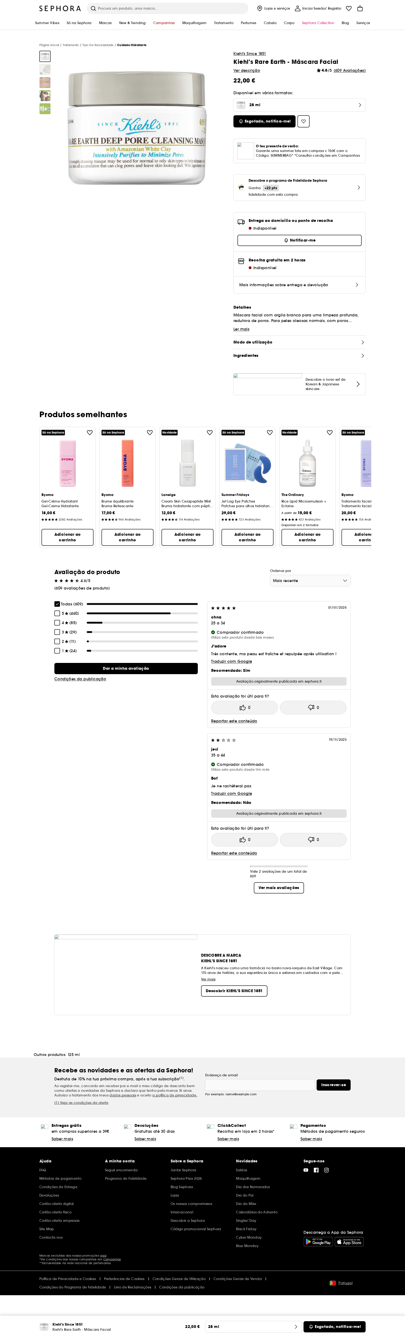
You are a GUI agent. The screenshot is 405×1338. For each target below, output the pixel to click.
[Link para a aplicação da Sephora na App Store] (349, 1241)
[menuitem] (273, 8)
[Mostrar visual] (45, 56)
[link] (126, 668)
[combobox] (310, 580)
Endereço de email (221, 1075)
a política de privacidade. (174, 1095)
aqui (103, 1255)
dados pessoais (122, 1095)
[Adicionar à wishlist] (90, 432)
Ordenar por (280, 571)
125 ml (74, 1054)
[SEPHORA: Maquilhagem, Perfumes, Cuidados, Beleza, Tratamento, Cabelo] (60, 8)
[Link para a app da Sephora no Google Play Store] (318, 1241)
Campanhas (112, 1259)
